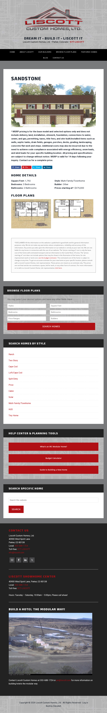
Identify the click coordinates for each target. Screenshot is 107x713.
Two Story (13, 360)
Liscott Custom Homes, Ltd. (53, 19)
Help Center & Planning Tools (33, 433)
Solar (11, 397)
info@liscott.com (16, 552)
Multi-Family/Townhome (20, 403)
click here (58, 268)
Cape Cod (13, 366)
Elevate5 (57, 706)
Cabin (11, 391)
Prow (11, 385)
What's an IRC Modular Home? (53, 446)
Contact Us (19, 530)
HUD (11, 409)
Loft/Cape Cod (15, 372)
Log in (85, 702)
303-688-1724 (21, 546)
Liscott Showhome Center (32, 576)
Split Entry (13, 379)
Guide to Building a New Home (53, 469)
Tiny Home (13, 415)
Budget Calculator (54, 458)
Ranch (11, 354)
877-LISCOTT (23, 549)
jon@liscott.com (63, 680)
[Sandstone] (53, 128)
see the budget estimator (47, 258)
